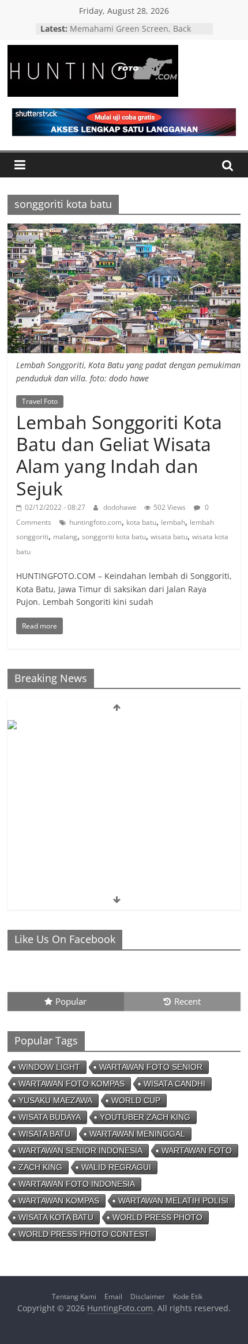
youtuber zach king (145, 1117)
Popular (71, 1001)
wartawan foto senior (150, 1067)
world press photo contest (83, 1234)
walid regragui (116, 1167)
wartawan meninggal (137, 1133)
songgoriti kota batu (114, 537)
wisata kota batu (55, 1217)
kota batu (141, 522)
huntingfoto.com (95, 522)
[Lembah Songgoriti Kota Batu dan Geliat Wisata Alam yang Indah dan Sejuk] (124, 230)
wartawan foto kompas (71, 1083)
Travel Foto (40, 401)
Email (113, 1296)
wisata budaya (49, 1117)
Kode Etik (187, 1296)
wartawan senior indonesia (80, 1150)
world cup (135, 1100)
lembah (173, 522)
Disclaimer (147, 1296)
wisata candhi (174, 1083)
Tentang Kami (74, 1296)
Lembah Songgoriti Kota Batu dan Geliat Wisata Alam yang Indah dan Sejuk (119, 455)
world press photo (157, 1217)
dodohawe (120, 507)
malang (65, 537)
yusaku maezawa (55, 1100)
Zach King (40, 1167)
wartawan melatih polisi (173, 1200)
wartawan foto (196, 1150)
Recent (187, 1001)
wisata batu (169, 537)
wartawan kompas (58, 1200)
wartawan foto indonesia (76, 1183)
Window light (49, 1067)
